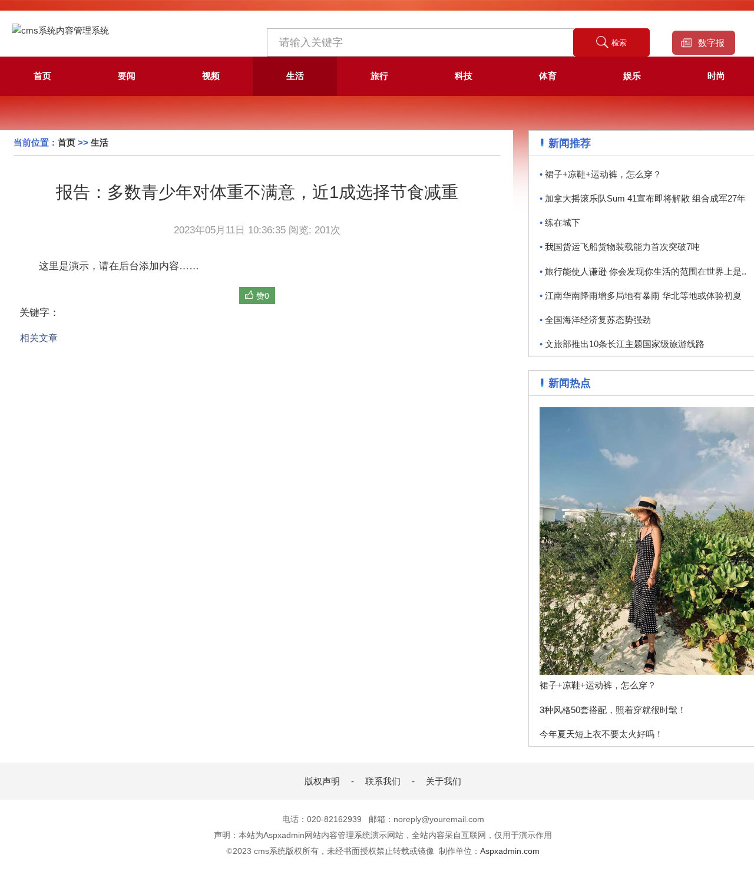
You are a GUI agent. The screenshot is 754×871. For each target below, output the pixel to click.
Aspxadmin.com (510, 851)
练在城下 (560, 222)
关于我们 (443, 781)
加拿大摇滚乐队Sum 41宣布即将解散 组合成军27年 (643, 198)
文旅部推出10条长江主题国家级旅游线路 (622, 344)
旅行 (379, 76)
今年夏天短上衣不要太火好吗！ (601, 734)
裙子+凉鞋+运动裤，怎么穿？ (601, 174)
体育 (548, 76)
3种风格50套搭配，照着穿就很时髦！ (613, 710)
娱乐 (632, 76)
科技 (463, 76)
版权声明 (322, 781)
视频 (211, 76)
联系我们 (383, 781)
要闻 (126, 76)
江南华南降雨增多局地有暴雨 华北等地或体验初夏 (641, 296)
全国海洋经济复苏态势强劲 (595, 320)
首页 (42, 76)
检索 (619, 42)
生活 (295, 76)
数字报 (711, 43)
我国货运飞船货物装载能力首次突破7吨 (620, 247)
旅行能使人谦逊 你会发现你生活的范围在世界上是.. (643, 271)
